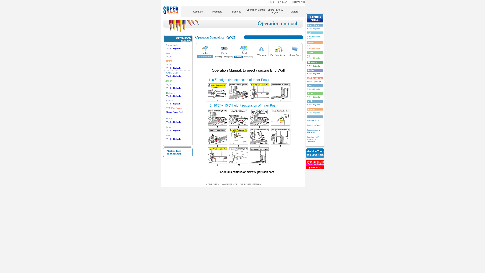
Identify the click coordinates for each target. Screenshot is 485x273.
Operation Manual (255, 10)
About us (198, 11)
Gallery (294, 11)
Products (217, 11)
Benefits (236, 11)
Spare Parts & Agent (275, 11)
